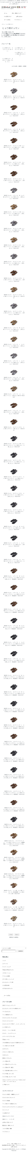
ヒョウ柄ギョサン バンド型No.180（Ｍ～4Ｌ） (20, 54)
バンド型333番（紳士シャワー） (10, 1070)
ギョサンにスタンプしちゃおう (9, 1017)
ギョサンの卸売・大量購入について (10, 1094)
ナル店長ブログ (7, 16)
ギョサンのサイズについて (8, 1097)
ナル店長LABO (5, 985)
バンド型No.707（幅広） (8, 1067)
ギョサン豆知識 (6, 1100)
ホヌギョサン (5, 1048)
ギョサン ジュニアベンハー (9, 1033)
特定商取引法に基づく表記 (8, 1145)
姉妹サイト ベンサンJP (8, 1119)
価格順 (20, 66)
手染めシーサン (6, 1039)
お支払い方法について (7, 1122)
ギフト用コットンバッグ (8, 979)
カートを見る (7, 19)
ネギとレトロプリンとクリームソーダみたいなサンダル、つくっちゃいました (13, 1080)
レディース (5, 963)
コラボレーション (6, 973)
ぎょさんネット (17, 1149)
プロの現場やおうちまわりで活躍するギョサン (13, 1042)
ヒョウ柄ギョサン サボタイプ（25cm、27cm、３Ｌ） (7, 60)
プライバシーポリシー (21, 1145)
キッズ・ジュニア (6, 966)
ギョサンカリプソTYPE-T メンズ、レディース (13, 1024)
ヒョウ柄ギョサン (9, 24)
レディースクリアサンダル (8, 1036)
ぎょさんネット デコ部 (7, 982)
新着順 (24, 66)
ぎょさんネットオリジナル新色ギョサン (11, 1008)
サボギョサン (5, 1055)
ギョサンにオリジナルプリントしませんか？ (12, 1106)
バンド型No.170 (6, 1061)
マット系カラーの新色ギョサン (9, 1103)
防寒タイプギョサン (7, 1058)
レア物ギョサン (6, 1084)
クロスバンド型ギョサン (8, 1052)
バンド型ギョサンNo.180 (8, 1045)
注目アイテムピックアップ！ (9, 1005)
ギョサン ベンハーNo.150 (8, 1030)
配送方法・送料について (8, 1125)
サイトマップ (5, 1110)
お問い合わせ (19, 16)
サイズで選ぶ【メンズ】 (8, 1073)
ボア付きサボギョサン (7, 988)
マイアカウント (18, 19)
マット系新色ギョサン (7, 1014)
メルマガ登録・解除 (7, 1128)
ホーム (5, 13)
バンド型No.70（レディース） (9, 1064)
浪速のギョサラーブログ (8, 1116)
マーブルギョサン (6, 1011)
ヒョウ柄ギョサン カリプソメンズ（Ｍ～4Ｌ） (7, 49)
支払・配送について (16, 13)
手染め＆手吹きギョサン (8, 969)
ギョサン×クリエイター (8, 1020)
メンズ (4, 960)
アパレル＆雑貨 (6, 976)
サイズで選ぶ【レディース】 (9, 1076)
